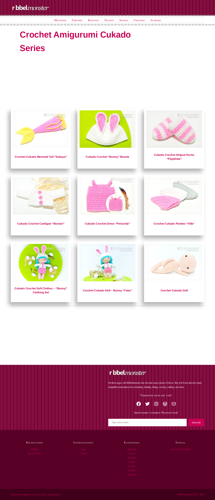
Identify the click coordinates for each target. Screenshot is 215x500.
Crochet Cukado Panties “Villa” (174, 223)
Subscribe (196, 422)
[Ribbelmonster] (30, 9)
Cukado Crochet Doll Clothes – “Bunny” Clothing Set (40, 290)
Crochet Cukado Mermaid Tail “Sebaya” (41, 156)
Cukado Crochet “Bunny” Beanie (107, 156)
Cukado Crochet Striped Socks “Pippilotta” (174, 156)
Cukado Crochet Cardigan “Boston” (40, 223)
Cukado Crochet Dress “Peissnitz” (107, 223)
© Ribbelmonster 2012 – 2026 (190, 494)
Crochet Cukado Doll (174, 290)
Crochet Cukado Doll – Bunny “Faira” (107, 290)
